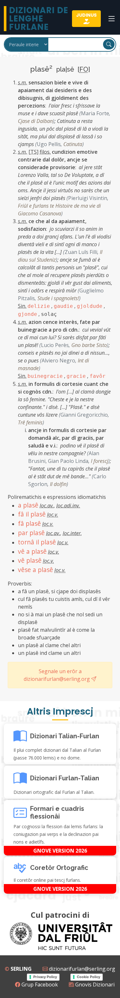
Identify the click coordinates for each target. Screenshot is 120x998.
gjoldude (89, 306)
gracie (76, 376)
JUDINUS (86, 15)
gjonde (27, 314)
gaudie (63, 306)
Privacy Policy (45, 977)
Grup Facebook (39, 984)
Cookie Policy (88, 977)
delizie (39, 306)
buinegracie (45, 376)
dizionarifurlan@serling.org (81, 968)
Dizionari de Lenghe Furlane (38, 18)
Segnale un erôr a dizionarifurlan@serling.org (57, 675)
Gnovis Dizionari (94, 984)
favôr (98, 376)
